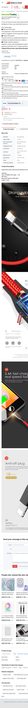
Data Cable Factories (21, 686)
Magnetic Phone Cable (8, 678)
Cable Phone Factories (8, 689)
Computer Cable (7, 674)
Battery (17, 660)
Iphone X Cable (20, 689)
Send (15, 566)
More (3, 696)
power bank (4, 657)
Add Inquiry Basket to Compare (10, 123)
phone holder (5, 660)
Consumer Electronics (10, 11)
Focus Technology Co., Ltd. (19, 701)
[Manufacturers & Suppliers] (14, 2)
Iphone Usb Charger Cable (9, 693)
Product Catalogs (23, 654)
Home (3, 11)
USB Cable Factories (8, 686)
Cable (17, 657)
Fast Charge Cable (21, 678)
